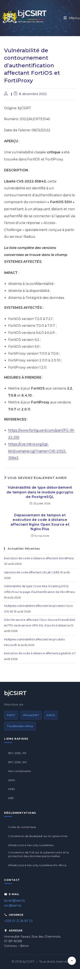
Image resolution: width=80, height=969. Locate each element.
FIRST (11, 715)
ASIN (11, 780)
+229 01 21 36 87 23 (18, 921)
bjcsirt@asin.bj (14, 900)
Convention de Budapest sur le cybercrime (37, 836)
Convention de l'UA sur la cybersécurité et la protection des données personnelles (38, 854)
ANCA (51, 715)
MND (11, 789)
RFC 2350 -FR (17, 753)
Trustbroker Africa (20, 726)
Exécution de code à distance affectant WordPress (39, 558)
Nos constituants (19, 771)
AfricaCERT (31, 715)
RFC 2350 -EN (17, 762)
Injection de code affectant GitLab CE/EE (32, 572)
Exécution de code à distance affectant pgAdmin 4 (39, 653)
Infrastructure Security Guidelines (31, 845)
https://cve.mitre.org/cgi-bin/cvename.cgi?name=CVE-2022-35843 (37, 451)
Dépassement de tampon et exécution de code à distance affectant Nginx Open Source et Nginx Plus (40, 522)
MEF (11, 798)
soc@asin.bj (12, 905)
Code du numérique (22, 827)
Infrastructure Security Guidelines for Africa (37, 865)
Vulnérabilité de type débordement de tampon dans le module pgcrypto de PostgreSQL (40, 492)
